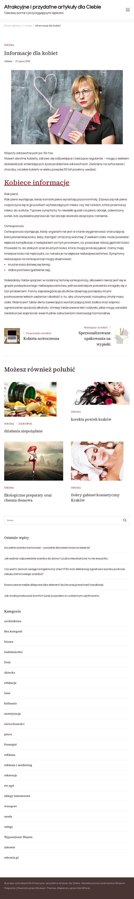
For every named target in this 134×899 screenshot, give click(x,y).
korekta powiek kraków (91, 419)
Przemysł (10, 744)
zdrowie (25, 423)
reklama (9, 755)
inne (7, 693)
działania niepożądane (23, 431)
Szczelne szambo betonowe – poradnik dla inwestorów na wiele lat (47, 547)
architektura (12, 621)
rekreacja (10, 775)
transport (10, 806)
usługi (8, 827)
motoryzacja (12, 714)
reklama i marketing (18, 765)
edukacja (10, 683)
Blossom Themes (46, 888)
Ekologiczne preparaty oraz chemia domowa (28, 498)
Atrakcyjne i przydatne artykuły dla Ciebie (52, 7)
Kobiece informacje (36, 182)
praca (8, 734)
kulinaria (10, 703)
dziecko (9, 672)
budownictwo (13, 652)
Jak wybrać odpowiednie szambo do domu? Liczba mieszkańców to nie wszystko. (56, 558)
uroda (9, 45)
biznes (8, 642)
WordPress (83, 888)
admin (8, 61)
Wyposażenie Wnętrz (18, 837)
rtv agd (9, 785)
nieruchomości (14, 724)
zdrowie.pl (11, 857)
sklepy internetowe (17, 796)
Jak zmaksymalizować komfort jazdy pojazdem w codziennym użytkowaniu (51, 595)
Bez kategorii (13, 631)
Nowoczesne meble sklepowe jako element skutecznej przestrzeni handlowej (53, 584)
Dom (7, 662)
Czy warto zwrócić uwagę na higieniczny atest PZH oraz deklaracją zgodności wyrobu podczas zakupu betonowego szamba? (64, 571)
